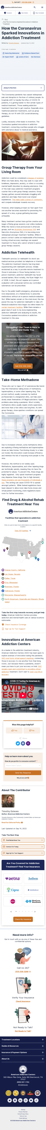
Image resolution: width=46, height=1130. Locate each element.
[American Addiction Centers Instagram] (25, 1100)
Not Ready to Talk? (23, 1031)
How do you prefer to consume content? (20, 761)
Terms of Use (23, 1116)
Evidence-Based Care (31, 53)
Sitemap (23, 1109)
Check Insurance (23, 1001)
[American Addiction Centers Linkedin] (20, 1100)
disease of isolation (36, 178)
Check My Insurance (23, 919)
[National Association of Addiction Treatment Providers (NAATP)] (38, 1093)
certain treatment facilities (12, 307)
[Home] (11, 7)
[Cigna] (12, 890)
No (33, 730)
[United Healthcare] (33, 890)
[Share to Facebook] (23, 743)
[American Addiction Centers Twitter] (9, 1100)
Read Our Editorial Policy (11, 822)
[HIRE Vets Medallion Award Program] (23, 1093)
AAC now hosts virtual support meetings (18, 658)
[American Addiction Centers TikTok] (36, 1100)
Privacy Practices (23, 1111)
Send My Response (23, 773)
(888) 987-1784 (23, 1082)
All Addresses (23, 1085)
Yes (15, 730)
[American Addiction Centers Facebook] (15, 1100)
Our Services (35, 57)
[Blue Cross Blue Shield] (33, 901)
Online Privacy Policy (23, 1114)
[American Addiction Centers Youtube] (31, 1100)
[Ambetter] (12, 901)
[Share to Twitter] (18, 743)
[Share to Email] (28, 743)
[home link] (2, 19)
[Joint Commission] (16, 1093)
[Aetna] (12, 878)
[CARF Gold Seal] (8, 1093)
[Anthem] (33, 878)
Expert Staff (9, 57)
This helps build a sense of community (27, 200)
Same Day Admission (12, 53)
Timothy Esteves (14, 43)
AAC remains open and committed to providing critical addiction (22, 669)
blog (6, 19)
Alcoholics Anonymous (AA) (25, 229)
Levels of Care (24, 57)
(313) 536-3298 (26, 2)
